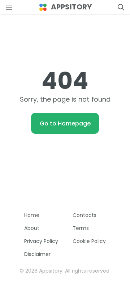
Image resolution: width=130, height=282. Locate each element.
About (31, 228)
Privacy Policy (41, 241)
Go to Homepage (65, 123)
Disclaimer (37, 254)
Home (31, 215)
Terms (81, 228)
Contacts (84, 215)
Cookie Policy (89, 241)
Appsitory (71, 7)
